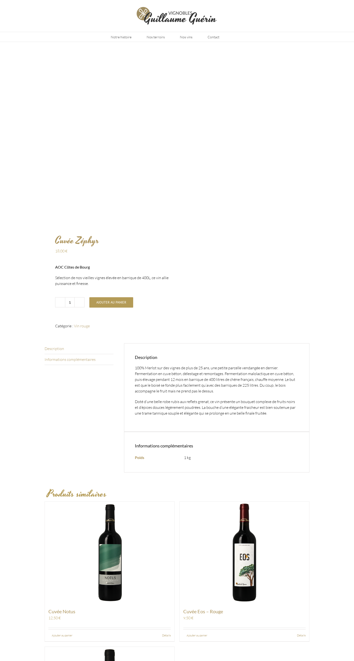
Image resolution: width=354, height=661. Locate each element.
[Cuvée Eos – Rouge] (244, 552)
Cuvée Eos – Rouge (203, 611)
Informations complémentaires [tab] (70, 359)
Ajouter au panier (111, 302)
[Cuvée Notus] (109, 552)
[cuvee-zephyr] (108, 139)
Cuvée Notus (61, 611)
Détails (166, 635)
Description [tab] (54, 348)
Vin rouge (82, 326)
